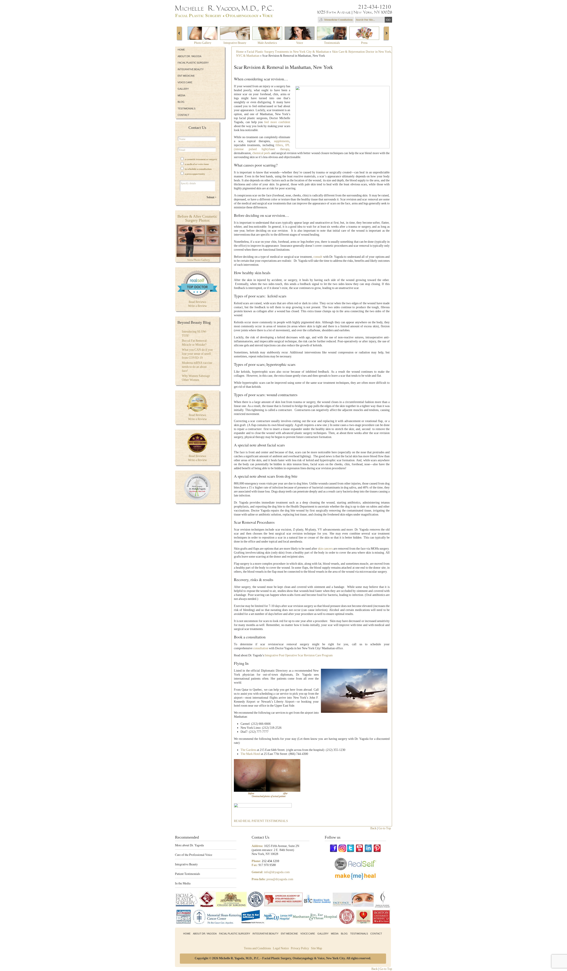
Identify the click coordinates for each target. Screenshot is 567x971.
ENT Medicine (186, 75)
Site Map (316, 948)
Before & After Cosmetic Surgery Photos (197, 218)
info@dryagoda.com (277, 872)
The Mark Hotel (251, 754)
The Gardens (248, 750)
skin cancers (325, 548)
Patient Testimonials (187, 874)
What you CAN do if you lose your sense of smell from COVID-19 (197, 353)
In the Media (182, 883)
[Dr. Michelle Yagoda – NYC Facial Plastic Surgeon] (225, 15)
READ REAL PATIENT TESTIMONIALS (261, 821)
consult (317, 256)
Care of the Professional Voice (193, 855)
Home (181, 49)
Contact (183, 115)
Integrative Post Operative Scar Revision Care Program (299, 655)
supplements (281, 141)
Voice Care (185, 82)
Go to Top (385, 828)
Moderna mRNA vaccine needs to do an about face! (197, 366)
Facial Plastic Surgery (193, 62)
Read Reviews (197, 302)
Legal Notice (281, 948)
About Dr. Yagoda (189, 56)
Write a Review (197, 306)
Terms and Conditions (257, 948)
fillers (279, 145)
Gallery (183, 88)
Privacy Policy (300, 948)
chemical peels (261, 153)
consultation (260, 648)
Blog (181, 102)
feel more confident (277, 122)
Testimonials (186, 108)
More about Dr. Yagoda (189, 845)
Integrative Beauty (191, 69)
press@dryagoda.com (279, 879)
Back (373, 828)
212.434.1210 (270, 861)
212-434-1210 (374, 6)
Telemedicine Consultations (338, 19)
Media (181, 95)
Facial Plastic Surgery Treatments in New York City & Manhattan (288, 51)
